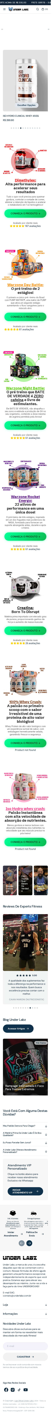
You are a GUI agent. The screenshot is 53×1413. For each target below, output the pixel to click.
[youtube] (25, 1386)
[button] (4, 9)
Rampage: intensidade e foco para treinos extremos (24, 1083)
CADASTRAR (23, 1352)
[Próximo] (48, 30)
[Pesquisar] (37, 9)
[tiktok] (19, 1386)
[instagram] (12, 1386)
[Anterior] (2, 30)
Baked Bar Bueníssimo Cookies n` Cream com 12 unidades (24, 115)
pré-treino (39, 1041)
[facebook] (6, 1386)
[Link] (10, 878)
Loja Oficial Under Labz (24, 1397)
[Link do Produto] (25, 80)
